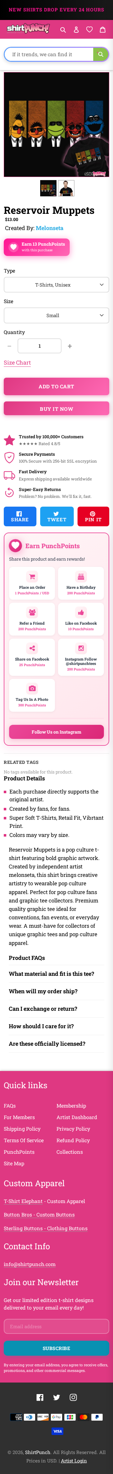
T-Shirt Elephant (23, 1201)
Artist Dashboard (76, 1117)
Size (8, 301)
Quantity (14, 332)
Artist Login (74, 1460)
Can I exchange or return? (43, 1008)
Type (9, 270)
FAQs (10, 1105)
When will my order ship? (43, 991)
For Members (19, 1117)
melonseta (49, 228)
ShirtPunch (38, 1452)
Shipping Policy (22, 1128)
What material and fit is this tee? (51, 973)
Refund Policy (73, 1140)
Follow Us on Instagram (56, 732)
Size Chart (17, 362)
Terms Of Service (24, 1140)
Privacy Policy (73, 1128)
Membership (71, 1105)
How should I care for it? (41, 1026)
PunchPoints (19, 1151)
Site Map (14, 1163)
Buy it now (56, 408)
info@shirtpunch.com (30, 1264)
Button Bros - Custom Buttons (39, 1214)
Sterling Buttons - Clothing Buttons (46, 1228)
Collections (69, 1151)
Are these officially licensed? (47, 1043)
